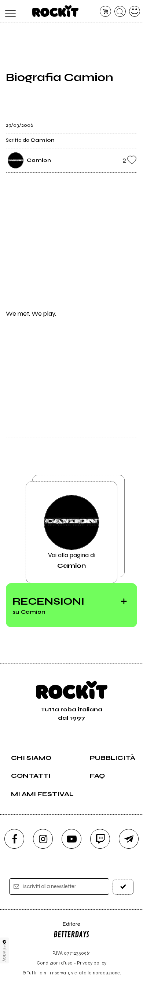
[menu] (8, 11)
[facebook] (14, 839)
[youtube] (71, 839)
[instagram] (43, 839)
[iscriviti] (123, 887)
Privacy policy (91, 963)
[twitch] (100, 839)
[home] (55, 11)
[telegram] (129, 839)
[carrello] (105, 11)
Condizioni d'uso (55, 963)
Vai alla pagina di (71, 560)
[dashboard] (134, 11)
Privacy (4, 953)
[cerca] (120, 11)
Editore (66, 927)
